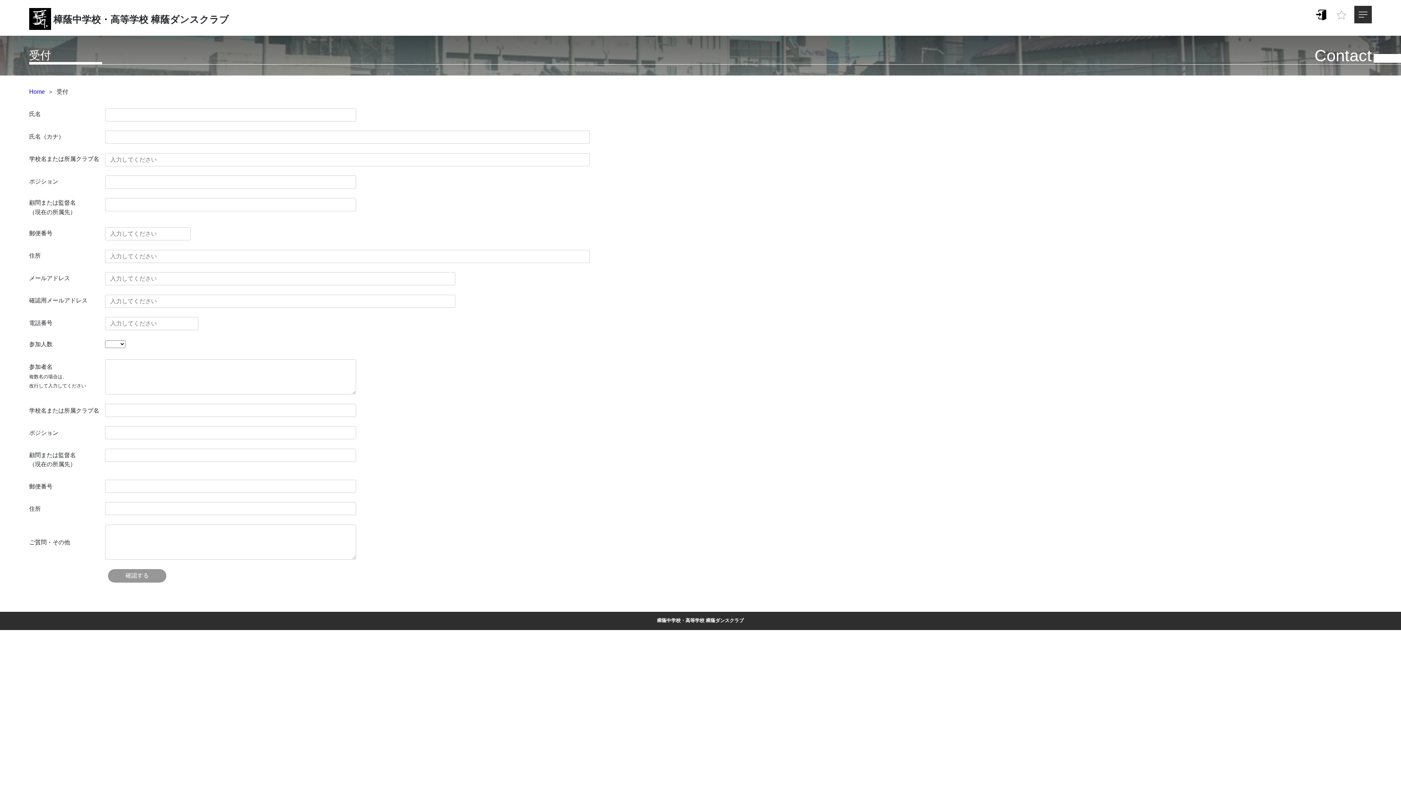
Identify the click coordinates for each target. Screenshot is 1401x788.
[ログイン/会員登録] (1321, 14)
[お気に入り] (1341, 13)
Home (37, 92)
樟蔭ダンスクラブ (190, 19)
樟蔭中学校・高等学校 (101, 19)
